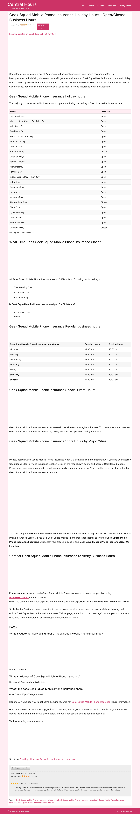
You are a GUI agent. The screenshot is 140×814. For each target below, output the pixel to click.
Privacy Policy (125, 6)
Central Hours (22, 4)
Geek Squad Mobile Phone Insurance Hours (76, 800)
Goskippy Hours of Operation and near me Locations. (48, 759)
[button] (99, 111)
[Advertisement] (70, 54)
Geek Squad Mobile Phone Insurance (91, 702)
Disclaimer (111, 6)
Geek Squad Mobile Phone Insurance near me (35, 802)
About (91, 6)
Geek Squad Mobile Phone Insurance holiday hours (37, 800)
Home (83, 6)
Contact (100, 6)
